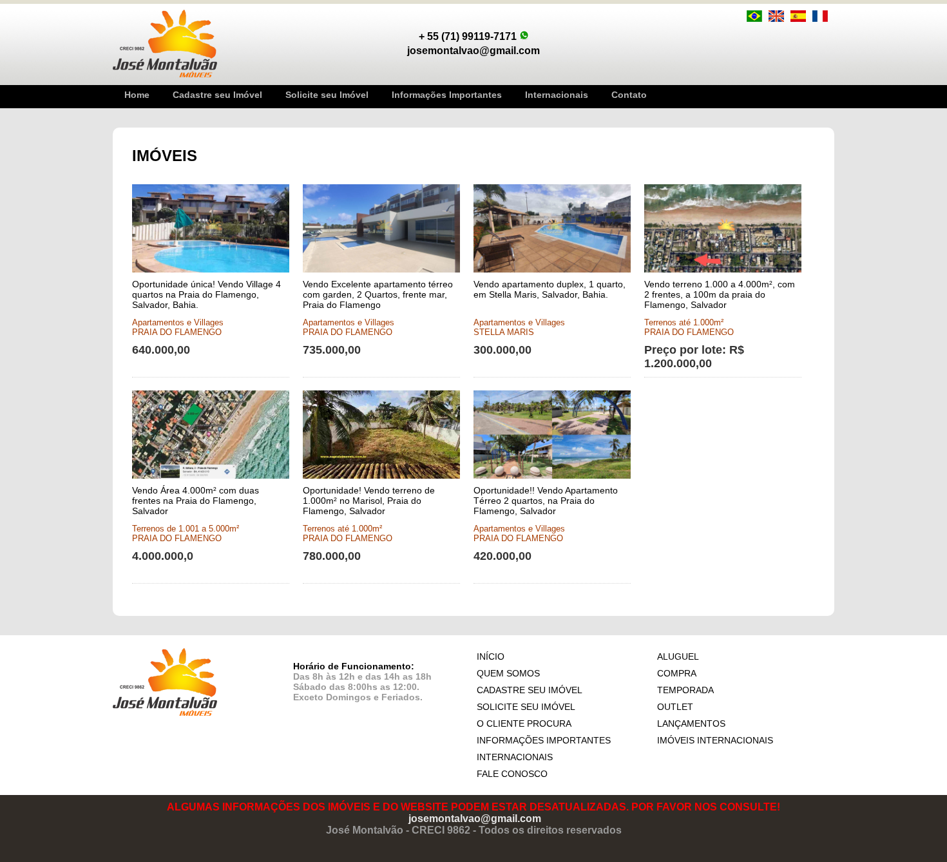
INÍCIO (490, 656)
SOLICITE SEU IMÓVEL (526, 707)
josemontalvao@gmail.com (474, 818)
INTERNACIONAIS (515, 757)
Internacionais (556, 95)
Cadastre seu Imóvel (217, 95)
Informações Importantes (447, 95)
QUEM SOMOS (508, 673)
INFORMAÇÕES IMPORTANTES (544, 740)
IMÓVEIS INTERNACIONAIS (715, 740)
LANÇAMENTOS (691, 723)
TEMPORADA (685, 690)
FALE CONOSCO (512, 774)
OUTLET (675, 707)
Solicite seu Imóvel (326, 95)
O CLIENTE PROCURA (524, 723)
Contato (629, 95)
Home (136, 95)
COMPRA (676, 673)
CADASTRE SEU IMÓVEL (529, 690)
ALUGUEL (678, 656)
